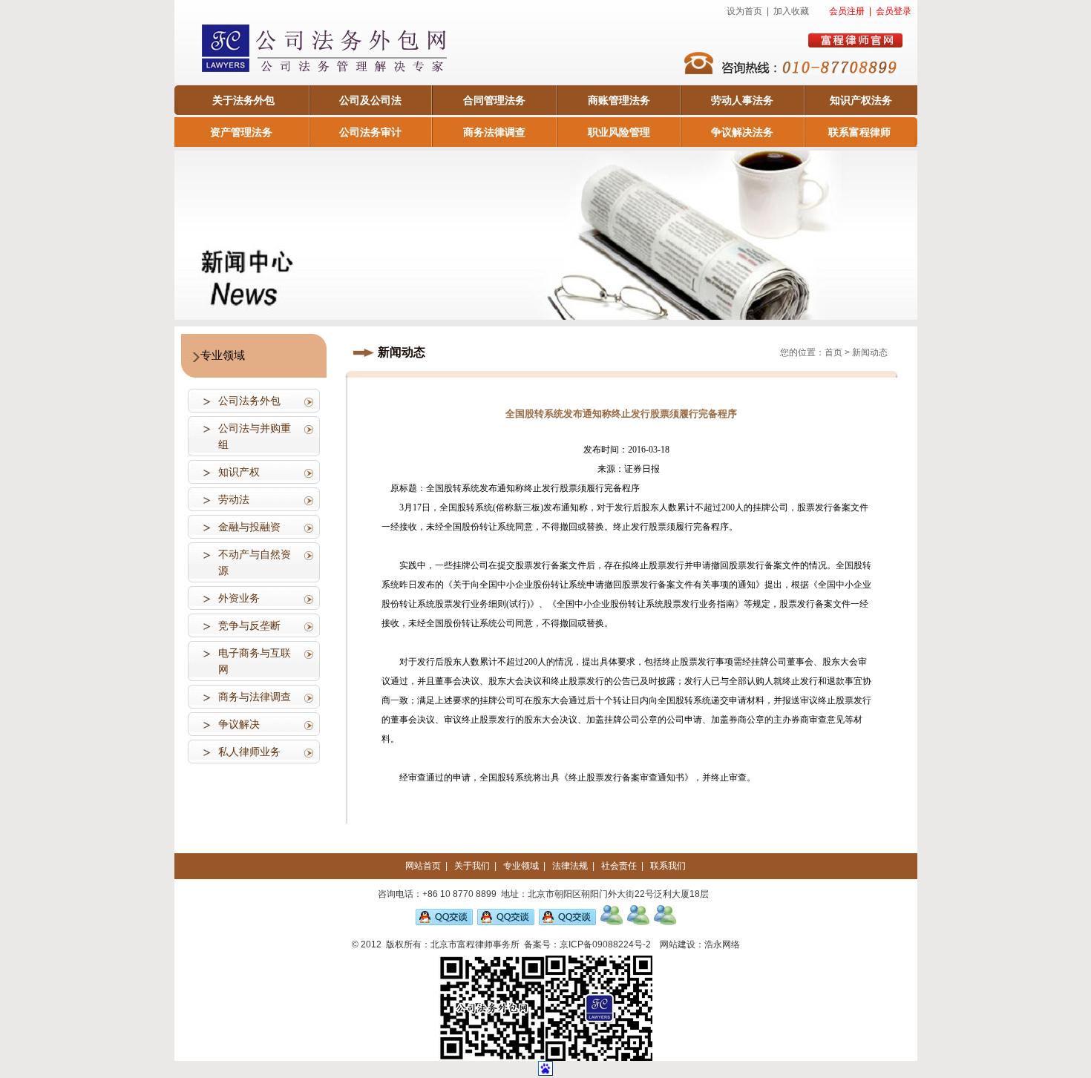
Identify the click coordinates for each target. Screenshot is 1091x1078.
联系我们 (668, 866)
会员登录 (893, 11)
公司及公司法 (370, 100)
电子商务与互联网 (254, 661)
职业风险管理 (619, 132)
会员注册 (847, 11)
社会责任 (619, 866)
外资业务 (239, 598)
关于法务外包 (243, 100)
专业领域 (521, 866)
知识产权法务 (861, 100)
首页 (833, 352)
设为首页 (744, 11)
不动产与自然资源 (254, 562)
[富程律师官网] (855, 40)
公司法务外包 (249, 401)
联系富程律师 (859, 132)
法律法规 (570, 866)
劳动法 (233, 499)
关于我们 (472, 866)
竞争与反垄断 (249, 625)
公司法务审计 (370, 132)
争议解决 (239, 724)
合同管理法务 (494, 100)
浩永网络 (722, 944)
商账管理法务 (619, 100)
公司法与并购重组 (254, 436)
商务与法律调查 (254, 697)
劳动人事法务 (742, 100)
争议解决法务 (742, 132)
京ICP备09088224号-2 (605, 944)
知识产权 (239, 472)
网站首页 (423, 866)
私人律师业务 (249, 751)
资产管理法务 (241, 132)
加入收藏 (791, 11)
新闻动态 (870, 352)
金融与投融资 (249, 527)
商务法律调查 (494, 132)
